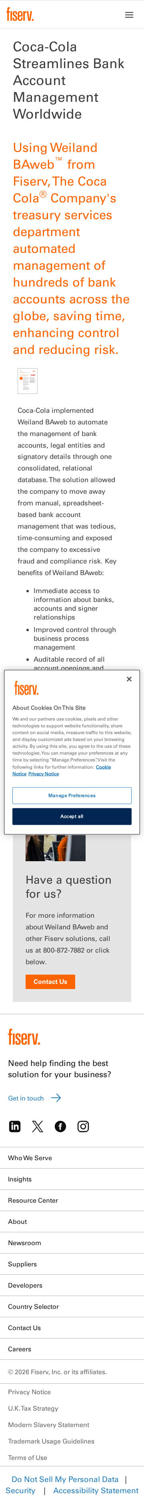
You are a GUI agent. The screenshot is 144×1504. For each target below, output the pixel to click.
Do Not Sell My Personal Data (65, 1479)
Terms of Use (27, 1458)
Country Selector (33, 1306)
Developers (25, 1285)
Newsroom (24, 1243)
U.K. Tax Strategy (33, 1408)
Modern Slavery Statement (48, 1425)
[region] (72, 752)
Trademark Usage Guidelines (51, 1441)
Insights (20, 1179)
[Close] (129, 679)
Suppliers (22, 1264)
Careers (19, 1349)
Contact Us (50, 981)
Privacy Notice (29, 1392)
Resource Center (33, 1200)
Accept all (72, 816)
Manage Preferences (72, 795)
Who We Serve (30, 1158)
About (17, 1221)
